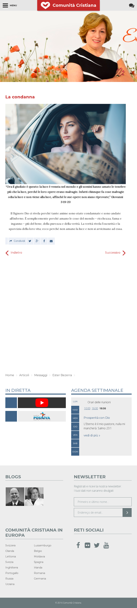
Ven (75, 435)
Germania (40, 578)
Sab (75, 443)
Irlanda (38, 567)
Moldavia (39, 556)
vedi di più (91, 435)
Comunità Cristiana (74, 5)
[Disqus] (65, 313)
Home (9, 375)
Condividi (19, 241)
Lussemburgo (42, 545)
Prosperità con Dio (97, 417)
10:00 (87, 408)
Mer (75, 418)
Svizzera (10, 545)
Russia (9, 578)
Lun (75, 401)
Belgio (38, 551)
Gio (75, 426)
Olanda (9, 551)
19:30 (102, 408)
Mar (75, 409)
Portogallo (11, 573)
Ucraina (9, 584)
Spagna (38, 562)
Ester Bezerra (62, 375)
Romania (39, 573)
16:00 (95, 408)
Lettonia (10, 556)
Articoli (24, 375)
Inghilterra (11, 567)
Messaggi (40, 375)
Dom (75, 451)
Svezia (9, 562)
